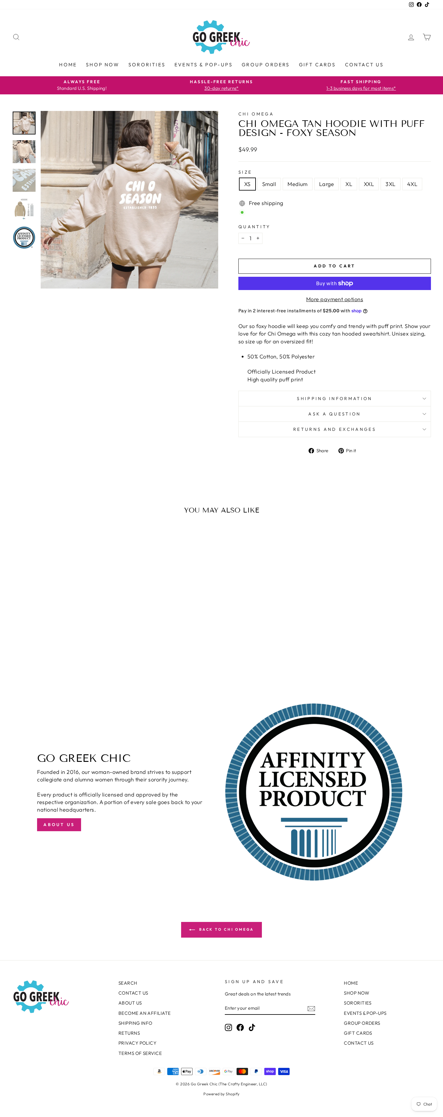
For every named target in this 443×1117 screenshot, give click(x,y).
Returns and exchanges (334, 429)
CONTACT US (364, 65)
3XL (390, 184)
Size (245, 172)
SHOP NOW (102, 65)
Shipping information (334, 398)
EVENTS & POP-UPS (203, 65)
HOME (68, 65)
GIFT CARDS (317, 65)
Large (326, 184)
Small (269, 184)
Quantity (254, 226)
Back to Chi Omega (225, 929)
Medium (297, 184)
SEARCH (127, 983)
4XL (412, 184)
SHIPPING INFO (135, 1023)
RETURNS (129, 1033)
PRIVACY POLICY (137, 1043)
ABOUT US (130, 1003)
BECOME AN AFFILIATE (144, 1013)
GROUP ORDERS (266, 65)
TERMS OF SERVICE (140, 1053)
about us (59, 824)
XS (247, 184)
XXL (369, 184)
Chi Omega (256, 114)
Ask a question (334, 414)
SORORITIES (146, 65)
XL (348, 184)
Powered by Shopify (221, 1093)
